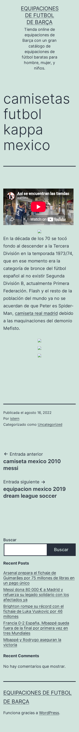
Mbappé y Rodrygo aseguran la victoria (32, 642)
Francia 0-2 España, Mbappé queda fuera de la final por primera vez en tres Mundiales (36, 628)
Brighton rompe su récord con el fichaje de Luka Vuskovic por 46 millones (33, 611)
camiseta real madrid (36, 313)
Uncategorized (50, 424)
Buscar (9, 540)
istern (14, 418)
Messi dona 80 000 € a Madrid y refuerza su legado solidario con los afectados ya (36, 594)
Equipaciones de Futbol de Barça (40, 15)
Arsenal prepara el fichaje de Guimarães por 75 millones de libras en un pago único (39, 578)
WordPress (49, 712)
